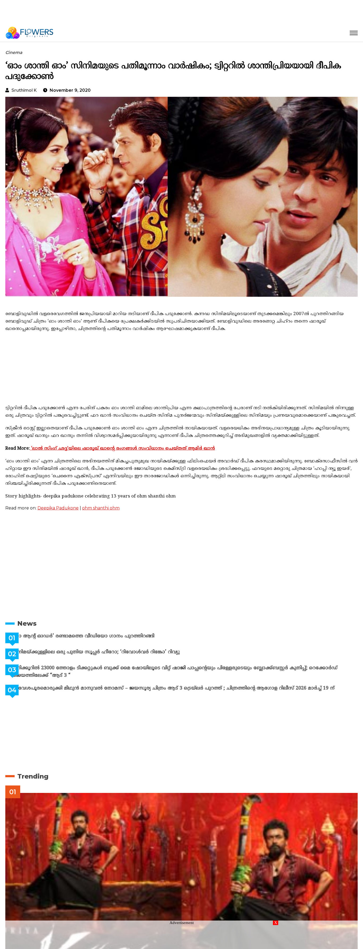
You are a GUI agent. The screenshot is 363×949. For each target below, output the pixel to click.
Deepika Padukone (58, 508)
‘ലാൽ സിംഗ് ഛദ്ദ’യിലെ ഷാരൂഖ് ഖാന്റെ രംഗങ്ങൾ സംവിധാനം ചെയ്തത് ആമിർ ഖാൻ (122, 448)
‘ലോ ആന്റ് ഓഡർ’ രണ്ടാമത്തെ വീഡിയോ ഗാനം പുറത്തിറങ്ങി (96, 636)
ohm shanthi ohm (101, 508)
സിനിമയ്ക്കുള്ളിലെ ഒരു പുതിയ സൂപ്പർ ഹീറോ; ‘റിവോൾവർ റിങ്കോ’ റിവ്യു (108, 652)
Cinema (13, 52)
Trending (32, 776)
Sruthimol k (24, 90)
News (27, 623)
